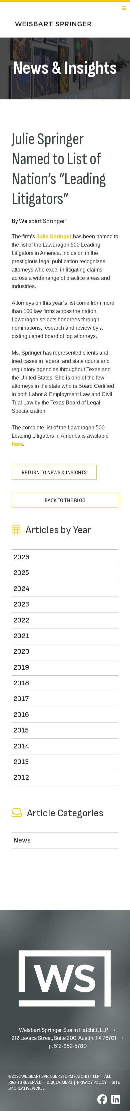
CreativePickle (29, 1088)
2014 (21, 746)
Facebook (102, 1099)
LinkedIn (115, 1099)
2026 (21, 557)
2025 (21, 572)
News (22, 840)
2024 (21, 588)
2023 (21, 604)
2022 (21, 620)
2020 (21, 651)
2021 (21, 635)
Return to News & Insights (54, 472)
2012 (21, 777)
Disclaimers (59, 1082)
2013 (21, 761)
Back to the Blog (65, 500)
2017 (21, 698)
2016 (21, 714)
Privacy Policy (92, 1082)
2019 (21, 667)
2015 (21, 730)
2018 (21, 683)
